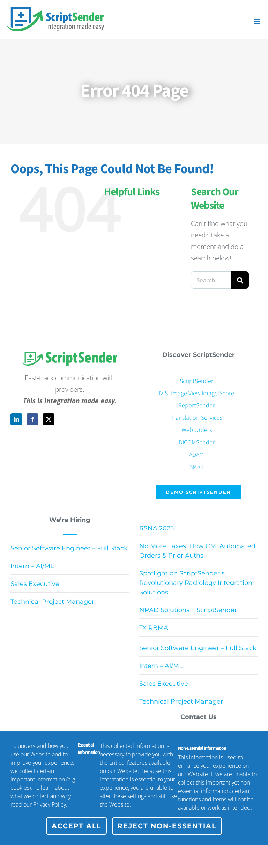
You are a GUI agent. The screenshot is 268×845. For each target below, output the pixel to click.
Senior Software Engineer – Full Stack (69, 548)
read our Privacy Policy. (38, 804)
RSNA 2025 (156, 528)
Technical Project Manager (52, 601)
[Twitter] (48, 419)
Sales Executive (34, 584)
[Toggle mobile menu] (257, 21)
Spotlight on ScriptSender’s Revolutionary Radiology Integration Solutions (195, 583)
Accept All (76, 826)
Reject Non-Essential (167, 826)
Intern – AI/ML (32, 566)
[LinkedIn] (16, 419)
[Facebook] (32, 419)
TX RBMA (153, 628)
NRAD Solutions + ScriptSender (188, 610)
